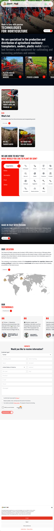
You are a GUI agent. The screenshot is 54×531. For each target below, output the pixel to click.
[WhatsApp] (45, 4)
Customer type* (5, 352)
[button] (52, 507)
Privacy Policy (29, 529)
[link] (11, 327)
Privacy (17, 398)
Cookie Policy (23, 529)
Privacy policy (17, 403)
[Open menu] (50, 4)
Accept (27, 518)
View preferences (27, 525)
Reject (27, 522)
